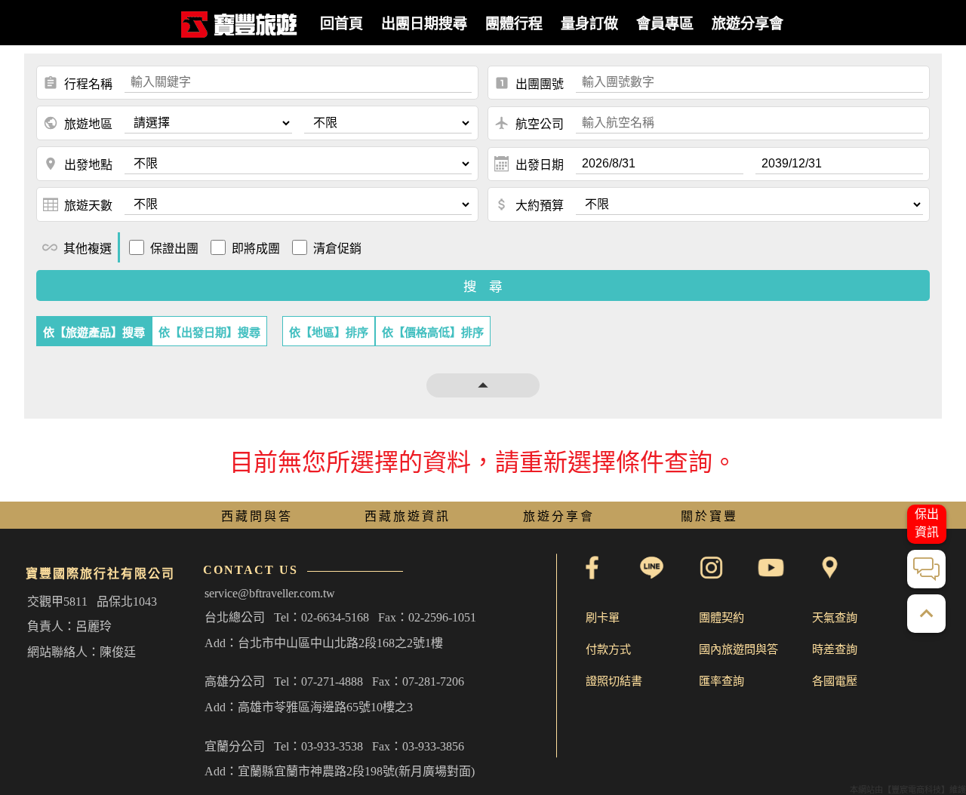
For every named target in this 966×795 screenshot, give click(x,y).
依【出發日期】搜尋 (209, 332)
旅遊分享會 (747, 24)
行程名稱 (77, 83)
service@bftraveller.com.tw (270, 593)
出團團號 (529, 83)
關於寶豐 (709, 516)
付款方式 (608, 649)
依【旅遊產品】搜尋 (94, 332)
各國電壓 (834, 680)
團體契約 (721, 617)
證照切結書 (614, 680)
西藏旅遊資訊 (408, 516)
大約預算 (529, 204)
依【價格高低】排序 (433, 332)
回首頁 (341, 24)
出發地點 (77, 163)
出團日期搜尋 (424, 24)
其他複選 (77, 247)
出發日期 (539, 164)
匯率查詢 (721, 680)
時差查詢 (834, 649)
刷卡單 (603, 617)
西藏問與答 (257, 516)
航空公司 (529, 122)
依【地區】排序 (328, 332)
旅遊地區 (77, 122)
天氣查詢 (834, 617)
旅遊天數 (88, 205)
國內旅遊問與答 (738, 649)
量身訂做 (589, 24)
